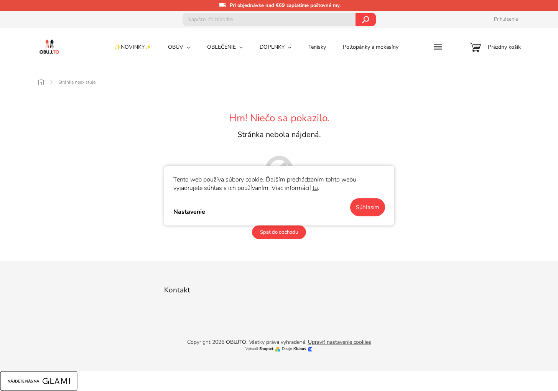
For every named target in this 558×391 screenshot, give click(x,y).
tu (315, 187)
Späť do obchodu (279, 232)
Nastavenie (189, 212)
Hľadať (366, 19)
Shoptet (266, 348)
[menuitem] (133, 47)
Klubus (299, 348)
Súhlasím (367, 207)
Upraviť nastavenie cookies (339, 342)
